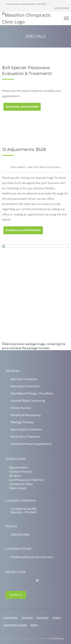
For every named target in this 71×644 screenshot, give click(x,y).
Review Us (16, 594)
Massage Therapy (22, 422)
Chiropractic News (21, 484)
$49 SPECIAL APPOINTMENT (22, 106)
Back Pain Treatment (24, 379)
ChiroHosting (57, 638)
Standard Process (20, 471)
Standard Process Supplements (31, 444)
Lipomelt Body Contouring (28, 401)
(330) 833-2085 (61, 8)
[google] (7, 581)
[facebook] (15, 581)
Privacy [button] (57, 617)
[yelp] (22, 581)
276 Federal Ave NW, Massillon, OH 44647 (26, 4)
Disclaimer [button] (43, 617)
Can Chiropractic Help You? (26, 480)
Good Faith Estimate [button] (15, 625)
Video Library (17, 488)
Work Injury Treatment (25, 437)
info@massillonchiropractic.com (32, 557)
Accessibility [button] (11, 617)
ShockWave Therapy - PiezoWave (32, 393)
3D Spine (15, 476)
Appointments (18, 467)
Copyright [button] (27, 617)
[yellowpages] (37, 581)
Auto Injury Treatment (25, 386)
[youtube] (30, 581)
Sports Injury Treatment (26, 429)
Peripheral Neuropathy (26, 415)
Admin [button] (34, 625)
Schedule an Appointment (23, 230)
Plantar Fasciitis (21, 408)
